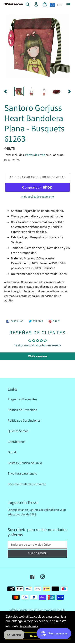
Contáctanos (16, 442)
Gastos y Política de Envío (25, 463)
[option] (19, 91)
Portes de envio (35, 155)
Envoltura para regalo (22, 473)
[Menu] (68, 4)
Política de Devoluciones (24, 420)
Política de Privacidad (22, 410)
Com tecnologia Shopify (51, 610)
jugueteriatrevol (28, 610)
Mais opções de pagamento (37, 197)
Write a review (37, 356)
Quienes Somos (18, 431)
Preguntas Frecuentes (22, 399)
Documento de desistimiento (27, 484)
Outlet (12, 452)
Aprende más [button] (29, 626)
